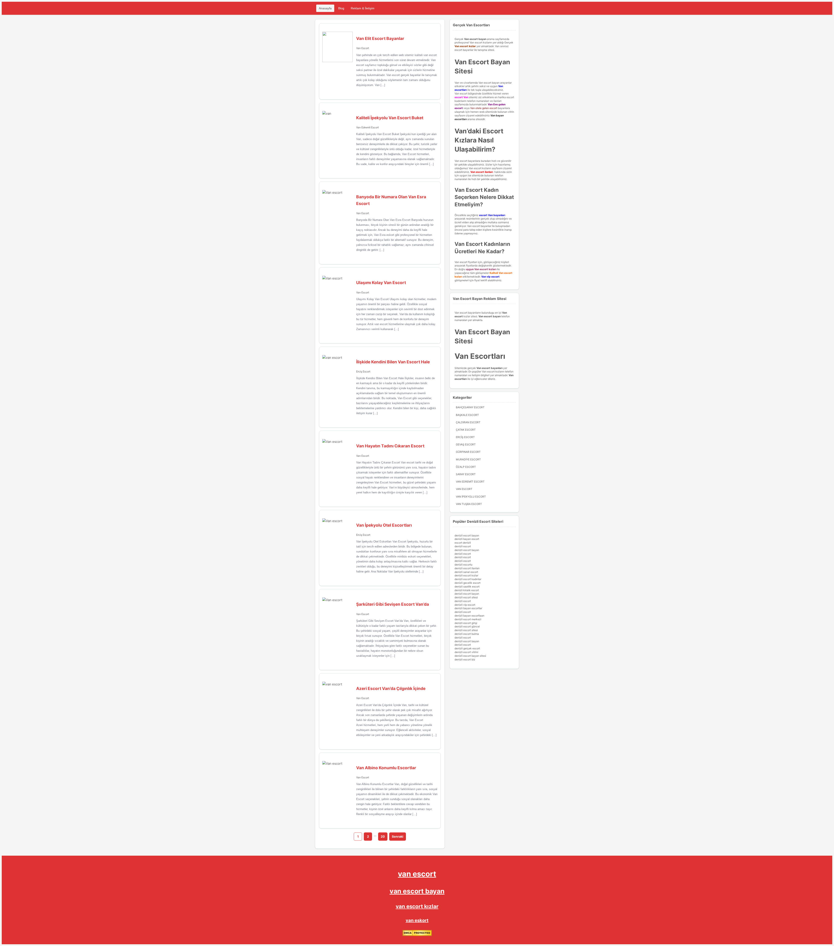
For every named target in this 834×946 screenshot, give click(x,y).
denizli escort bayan (467, 535)
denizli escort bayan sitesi (470, 655)
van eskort (417, 920)
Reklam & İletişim (362, 8)
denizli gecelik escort (467, 582)
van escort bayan (417, 891)
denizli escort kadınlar (468, 579)
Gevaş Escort (466, 444)
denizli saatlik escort (467, 586)
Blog (341, 8)
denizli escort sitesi (466, 597)
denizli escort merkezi (468, 619)
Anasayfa (325, 8)
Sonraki (397, 836)
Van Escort (362, 48)
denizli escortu (463, 564)
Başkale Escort (467, 415)
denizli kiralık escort (467, 590)
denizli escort (463, 546)
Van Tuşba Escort (469, 504)
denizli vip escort (465, 604)
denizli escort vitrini (466, 652)
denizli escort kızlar (466, 575)
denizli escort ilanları (467, 568)
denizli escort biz (465, 659)
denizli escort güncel (467, 626)
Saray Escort (466, 474)
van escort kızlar (417, 906)
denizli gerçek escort (467, 648)
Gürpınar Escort (468, 451)
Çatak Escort (466, 429)
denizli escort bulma (467, 633)
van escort (417, 873)
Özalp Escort (466, 466)
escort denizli (463, 542)
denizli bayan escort (467, 539)
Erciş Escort (363, 371)
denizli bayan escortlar (468, 608)
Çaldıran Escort (468, 422)
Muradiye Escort (468, 459)
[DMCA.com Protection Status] (417, 935)
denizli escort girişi (466, 623)
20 (383, 836)
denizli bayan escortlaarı (469, 615)
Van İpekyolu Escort (471, 496)
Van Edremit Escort (367, 127)
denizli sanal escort (466, 572)
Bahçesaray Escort (470, 407)
